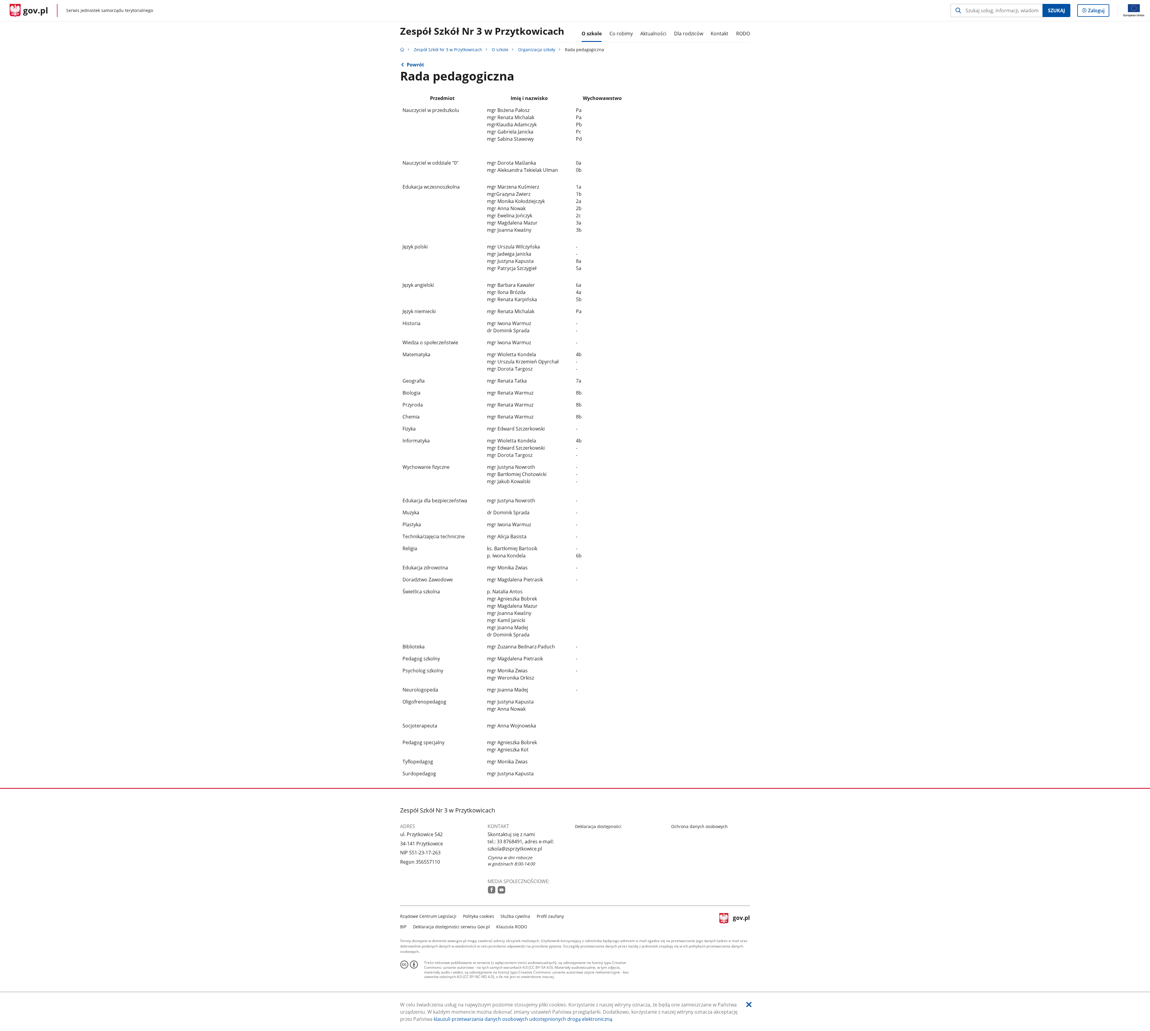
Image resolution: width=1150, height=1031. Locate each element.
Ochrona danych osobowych (699, 826)
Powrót (415, 64)
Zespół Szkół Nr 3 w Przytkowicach (482, 31)
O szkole (500, 49)
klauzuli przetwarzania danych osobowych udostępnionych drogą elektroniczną (523, 1019)
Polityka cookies (478, 916)
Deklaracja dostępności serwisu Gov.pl (451, 927)
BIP (403, 927)
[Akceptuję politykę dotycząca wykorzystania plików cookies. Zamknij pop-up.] (749, 1004)
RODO (743, 33)
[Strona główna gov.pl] (402, 49)
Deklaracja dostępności (598, 826)
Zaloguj (1098, 12)
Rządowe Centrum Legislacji (428, 916)
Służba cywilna (515, 916)
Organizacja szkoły (536, 49)
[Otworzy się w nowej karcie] (492, 890)
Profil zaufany (550, 916)
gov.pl (741, 920)
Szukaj (1056, 10)
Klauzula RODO (511, 927)
